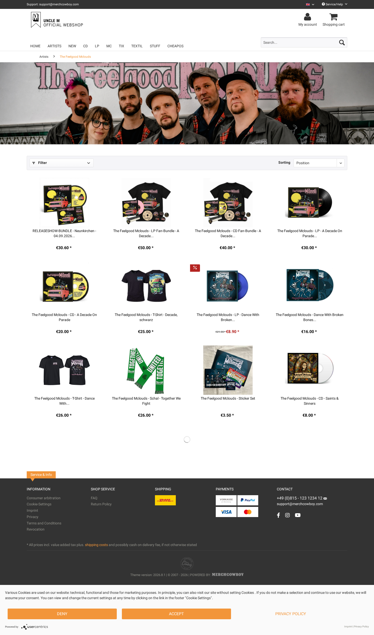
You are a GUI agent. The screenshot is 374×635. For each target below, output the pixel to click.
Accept (176, 614)
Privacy (32, 517)
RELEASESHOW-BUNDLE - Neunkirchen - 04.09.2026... (64, 234)
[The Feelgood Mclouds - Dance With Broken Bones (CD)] (310, 286)
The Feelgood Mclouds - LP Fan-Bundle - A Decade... (146, 234)
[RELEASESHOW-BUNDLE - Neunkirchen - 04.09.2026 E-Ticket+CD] (65, 202)
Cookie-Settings (39, 504)
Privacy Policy (290, 614)
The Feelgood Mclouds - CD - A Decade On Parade (64, 317)
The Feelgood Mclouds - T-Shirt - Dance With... (64, 401)
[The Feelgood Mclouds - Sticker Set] (228, 370)
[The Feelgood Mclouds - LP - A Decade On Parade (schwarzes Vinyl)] (310, 202)
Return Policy (101, 504)
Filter (42, 162)
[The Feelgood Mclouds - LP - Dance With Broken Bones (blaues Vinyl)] (228, 286)
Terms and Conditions (44, 523)
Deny (62, 614)
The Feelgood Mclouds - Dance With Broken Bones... (309, 317)
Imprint (32, 510)
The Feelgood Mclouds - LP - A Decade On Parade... (309, 234)
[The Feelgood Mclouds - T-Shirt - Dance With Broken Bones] (65, 370)
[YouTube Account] (298, 515)
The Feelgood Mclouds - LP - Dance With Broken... (228, 317)
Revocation (36, 529)
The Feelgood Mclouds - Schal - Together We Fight (146, 401)
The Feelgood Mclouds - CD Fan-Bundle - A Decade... (228, 234)
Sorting (284, 162)
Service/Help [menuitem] (334, 4)
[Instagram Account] (287, 515)
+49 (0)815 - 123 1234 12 (300, 498)
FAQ (94, 498)
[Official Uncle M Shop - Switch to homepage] (56, 20)
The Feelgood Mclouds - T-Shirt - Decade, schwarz (146, 317)
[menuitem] (308, 4)
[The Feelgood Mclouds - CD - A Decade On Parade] (65, 286)
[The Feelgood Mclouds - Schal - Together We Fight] (146, 370)
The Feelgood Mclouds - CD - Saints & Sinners (310, 401)
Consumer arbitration (44, 498)
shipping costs (96, 545)
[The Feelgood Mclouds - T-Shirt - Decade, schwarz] (146, 286)
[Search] (342, 42)
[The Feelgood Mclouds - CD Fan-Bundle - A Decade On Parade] (228, 202)
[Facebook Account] (278, 515)
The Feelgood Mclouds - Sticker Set (228, 398)
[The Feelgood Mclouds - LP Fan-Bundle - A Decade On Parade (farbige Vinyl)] (146, 202)
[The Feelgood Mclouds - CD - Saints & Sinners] (310, 370)
